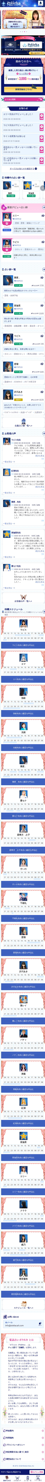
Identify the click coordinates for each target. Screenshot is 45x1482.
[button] (20, 31)
